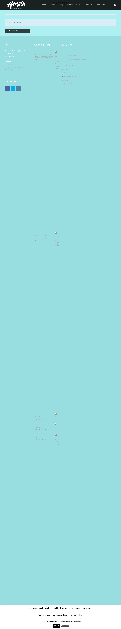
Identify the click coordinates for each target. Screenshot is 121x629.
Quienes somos (71, 56)
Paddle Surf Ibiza (72, 65)
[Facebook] (7, 88)
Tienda (53, 5)
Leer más (65, 625)
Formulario (9, 70)
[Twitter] (13, 88)
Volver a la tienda (17, 31)
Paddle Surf (100, 5)
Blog (61, 5)
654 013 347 (9, 64)
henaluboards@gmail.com (14, 67)
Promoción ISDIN (74, 5)
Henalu (43, 5)
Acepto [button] (56, 626)
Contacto (88, 5)
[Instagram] (18, 88)
